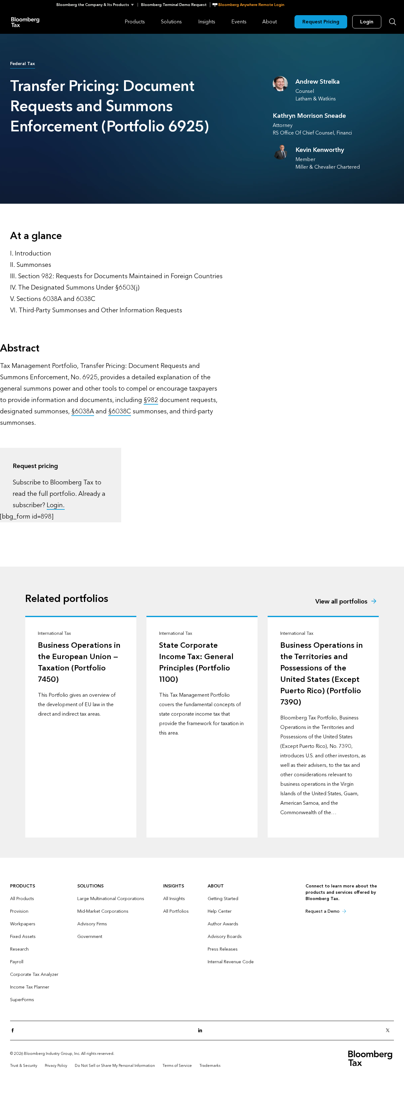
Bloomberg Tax (25, 21)
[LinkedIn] (202, 1031)
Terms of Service (177, 1065)
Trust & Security (23, 1065)
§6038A (82, 411)
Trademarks (209, 1065)
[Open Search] (392, 22)
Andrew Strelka (317, 82)
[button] (97, 5)
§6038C (119, 411)
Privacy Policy (56, 1065)
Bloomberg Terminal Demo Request (174, 5)
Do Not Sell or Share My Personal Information (115, 1065)
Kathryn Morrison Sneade (309, 116)
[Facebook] (14, 1031)
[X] (389, 1031)
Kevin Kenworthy (319, 150)
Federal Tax (22, 64)
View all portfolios (341, 602)
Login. (56, 505)
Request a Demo (323, 911)
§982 (151, 400)
